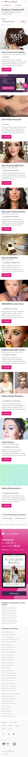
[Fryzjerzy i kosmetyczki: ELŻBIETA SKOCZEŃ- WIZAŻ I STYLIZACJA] (14, 336)
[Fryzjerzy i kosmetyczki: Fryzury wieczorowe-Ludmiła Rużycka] (14, 39)
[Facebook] (3, 734)
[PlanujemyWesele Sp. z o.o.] (8, 751)
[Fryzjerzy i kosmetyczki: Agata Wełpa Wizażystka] (14, 106)
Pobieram (14, 593)
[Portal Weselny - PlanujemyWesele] (11, 1)
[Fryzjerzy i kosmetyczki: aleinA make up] (14, 429)
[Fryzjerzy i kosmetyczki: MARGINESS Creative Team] (14, 290)
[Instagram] (9, 734)
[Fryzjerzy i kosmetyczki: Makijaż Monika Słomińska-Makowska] (14, 382)
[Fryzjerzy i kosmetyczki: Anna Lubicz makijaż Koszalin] (14, 198)
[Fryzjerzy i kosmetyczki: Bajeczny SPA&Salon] (14, 244)
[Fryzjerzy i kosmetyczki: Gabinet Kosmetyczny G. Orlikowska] (14, 475)
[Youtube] (14, 734)
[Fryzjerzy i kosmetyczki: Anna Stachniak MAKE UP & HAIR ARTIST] (14, 152)
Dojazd (3, 19)
